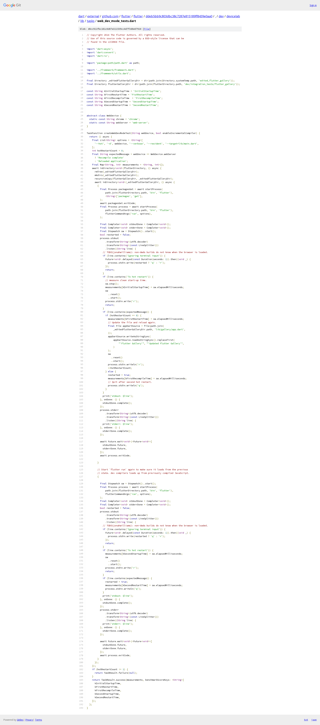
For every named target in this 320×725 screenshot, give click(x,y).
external (93, 16)
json (314, 719)
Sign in (313, 5)
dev (221, 16)
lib (82, 21)
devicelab (233, 16)
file (146, 29)
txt (306, 719)
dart (81, 16)
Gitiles (20, 719)
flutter (126, 16)
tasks (90, 21)
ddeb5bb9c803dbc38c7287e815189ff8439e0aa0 (179, 16)
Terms (38, 719)
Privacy (29, 719)
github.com (110, 16)
